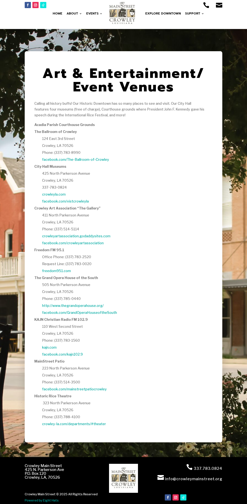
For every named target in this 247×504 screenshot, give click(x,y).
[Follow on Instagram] (35, 5)
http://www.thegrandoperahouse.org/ (73, 306)
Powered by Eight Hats (42, 500)
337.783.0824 (208, 468)
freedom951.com (56, 271)
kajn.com (49, 347)
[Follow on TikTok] (43, 5)
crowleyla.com (54, 194)
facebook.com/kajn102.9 (62, 354)
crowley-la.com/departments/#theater (74, 424)
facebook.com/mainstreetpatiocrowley (74, 389)
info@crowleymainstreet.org (193, 479)
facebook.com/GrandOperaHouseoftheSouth (79, 313)
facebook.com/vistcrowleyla (65, 201)
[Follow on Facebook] (28, 5)
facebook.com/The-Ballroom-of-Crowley (75, 160)
